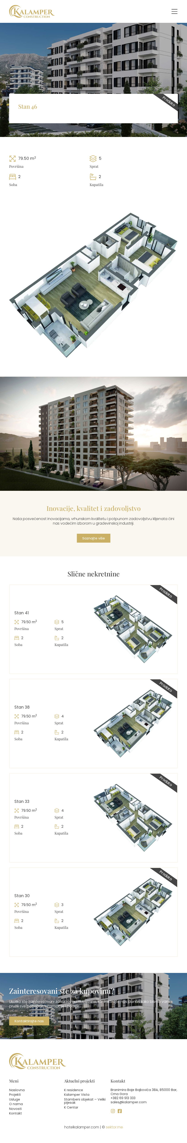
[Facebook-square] (119, 1111)
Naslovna (17, 1090)
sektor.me (114, 1127)
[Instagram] (113, 1111)
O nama (16, 1104)
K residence (73, 1090)
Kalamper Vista (76, 1094)
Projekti (15, 1094)
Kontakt (15, 1113)
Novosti (15, 1108)
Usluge (14, 1099)
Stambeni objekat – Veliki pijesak (85, 1101)
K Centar (71, 1107)
